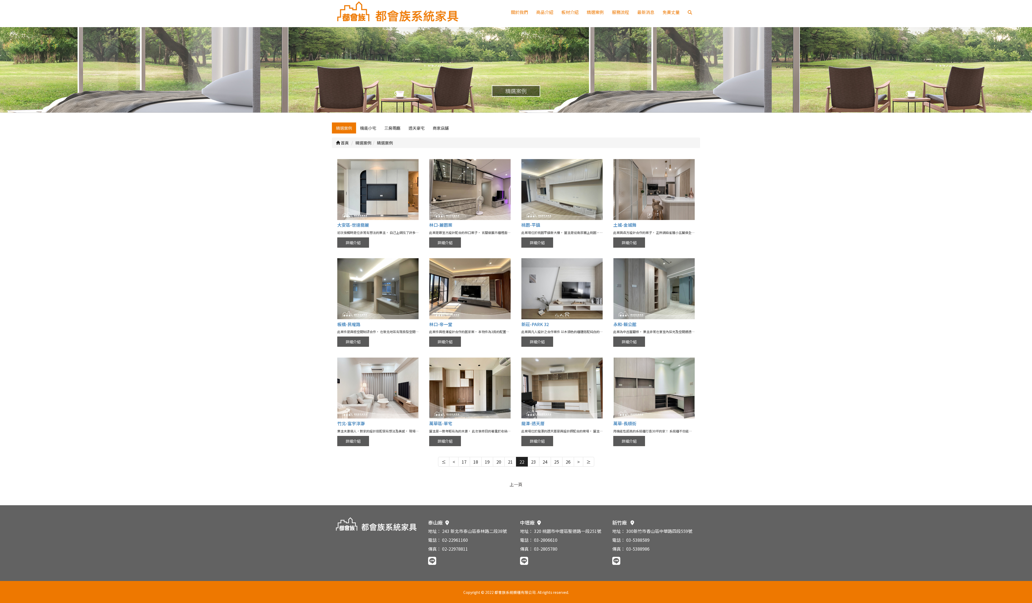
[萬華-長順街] (654, 388)
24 (545, 461)
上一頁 (516, 484)
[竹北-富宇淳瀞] (378, 388)
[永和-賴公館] (654, 288)
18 (475, 461)
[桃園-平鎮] (562, 189)
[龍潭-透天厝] (562, 388)
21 (510, 461)
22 (521, 461)
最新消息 (645, 12)
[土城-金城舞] (654, 189)
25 (556, 461)
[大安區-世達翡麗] (378, 189)
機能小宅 (368, 128)
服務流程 (620, 12)
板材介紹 (570, 12)
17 (464, 461)
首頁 (344, 143)
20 (498, 461)
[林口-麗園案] (470, 189)
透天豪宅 (416, 128)
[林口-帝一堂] (470, 288)
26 (568, 461)
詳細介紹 (353, 242)
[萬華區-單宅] (470, 388)
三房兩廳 (392, 128)
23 (533, 461)
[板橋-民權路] (378, 288)
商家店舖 (441, 128)
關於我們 (519, 12)
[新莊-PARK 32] (562, 288)
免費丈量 (671, 12)
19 (487, 461)
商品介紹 (544, 12)
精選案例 (595, 12)
